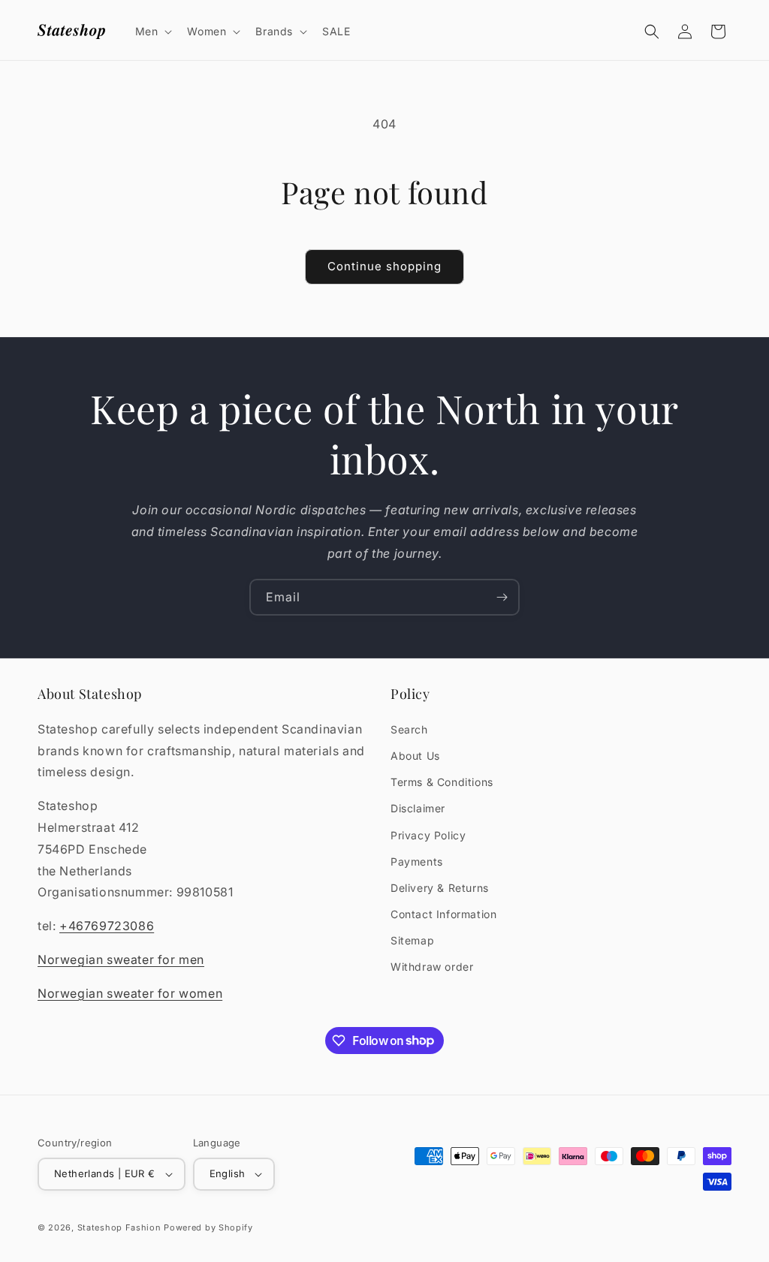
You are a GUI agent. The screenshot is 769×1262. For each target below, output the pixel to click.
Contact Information (443, 914)
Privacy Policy (428, 835)
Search (409, 729)
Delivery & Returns (440, 887)
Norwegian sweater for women (130, 993)
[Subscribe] (501, 597)
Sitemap (412, 940)
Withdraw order (432, 966)
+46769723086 (106, 925)
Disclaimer (418, 808)
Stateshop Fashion (119, 1227)
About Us (415, 755)
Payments (417, 861)
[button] (152, 31)
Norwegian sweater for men (121, 959)
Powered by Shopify (208, 1227)
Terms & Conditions (442, 782)
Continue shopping (384, 266)
